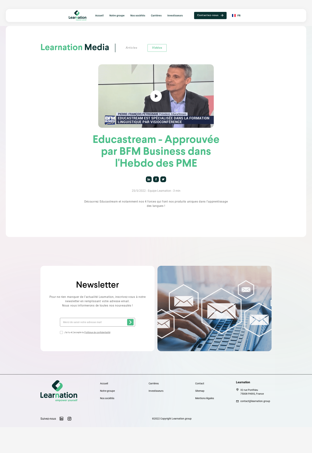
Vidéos (157, 47)
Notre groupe (117, 15)
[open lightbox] (156, 96)
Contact (199, 383)
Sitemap (199, 390)
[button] (210, 15)
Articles (131, 47)
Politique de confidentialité (97, 332)
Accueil (99, 15)
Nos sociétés (137, 15)
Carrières (156, 15)
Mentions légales (204, 398)
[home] (79, 15)
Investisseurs (175, 15)
